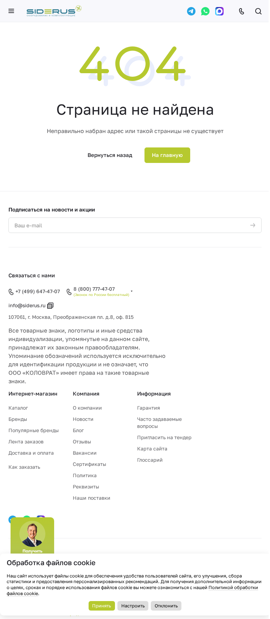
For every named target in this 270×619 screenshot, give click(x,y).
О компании (87, 408)
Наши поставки (91, 498)
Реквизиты (86, 486)
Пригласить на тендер (164, 437)
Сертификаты (89, 464)
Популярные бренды (33, 430)
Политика (85, 475)
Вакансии (85, 453)
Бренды (17, 419)
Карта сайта (152, 448)
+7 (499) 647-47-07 (37, 291)
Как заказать (24, 467)
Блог (78, 430)
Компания (86, 393)
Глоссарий (150, 460)
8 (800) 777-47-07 (94, 289)
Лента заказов (26, 441)
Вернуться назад (110, 155)
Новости (83, 419)
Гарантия (148, 408)
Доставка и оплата (31, 453)
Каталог (18, 408)
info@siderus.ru (26, 305)
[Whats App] (205, 11)
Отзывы (82, 441)
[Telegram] (191, 11)
